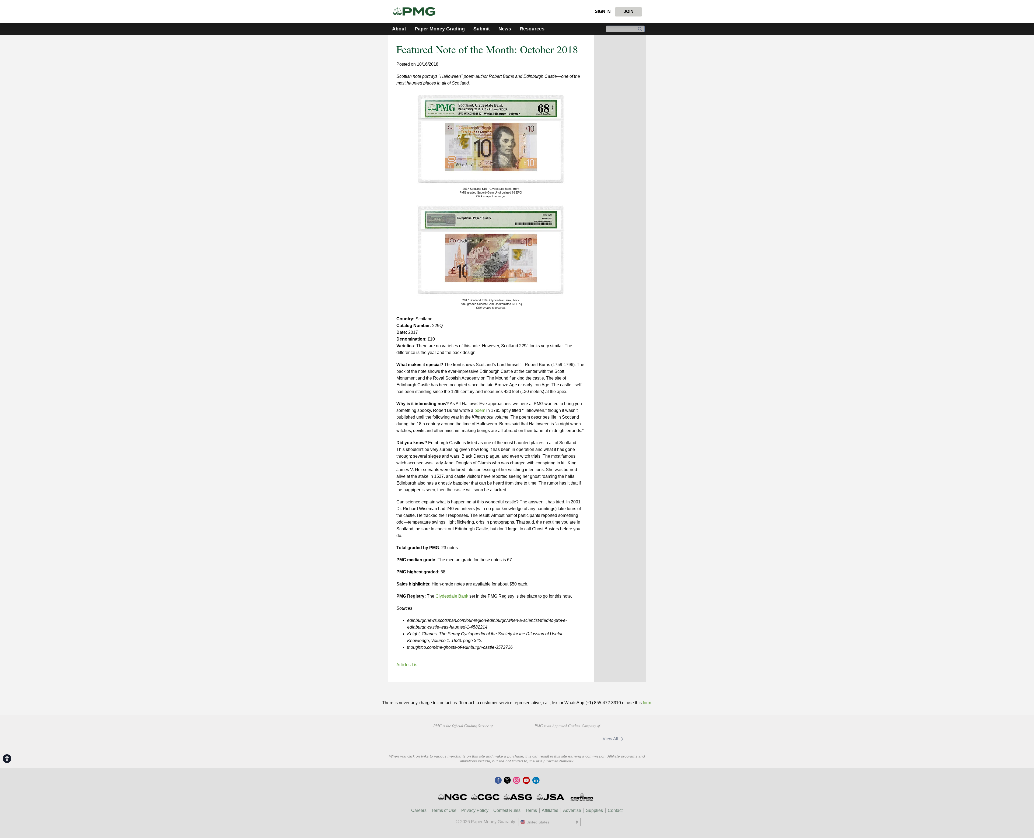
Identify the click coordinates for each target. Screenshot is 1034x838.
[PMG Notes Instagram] (516, 780)
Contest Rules (507, 810)
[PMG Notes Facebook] (498, 780)
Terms (531, 810)
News (504, 28)
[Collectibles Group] (581, 797)
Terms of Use (443, 810)
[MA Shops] (549, 739)
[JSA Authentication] (550, 797)
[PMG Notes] (416, 11)
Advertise (572, 810)
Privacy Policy (474, 810)
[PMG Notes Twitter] (507, 780)
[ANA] (425, 738)
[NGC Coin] (452, 797)
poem (479, 410)
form (647, 702)
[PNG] (463, 738)
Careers (419, 810)
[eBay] (584, 739)
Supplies (594, 810)
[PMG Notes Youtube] (526, 780)
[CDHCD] (501, 738)
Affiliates (550, 810)
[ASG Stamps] (518, 797)
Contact (615, 810)
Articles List (407, 664)
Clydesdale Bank (451, 596)
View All (611, 739)
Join (629, 11)
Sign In (603, 11)
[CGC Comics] (485, 797)
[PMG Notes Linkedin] (536, 780)
